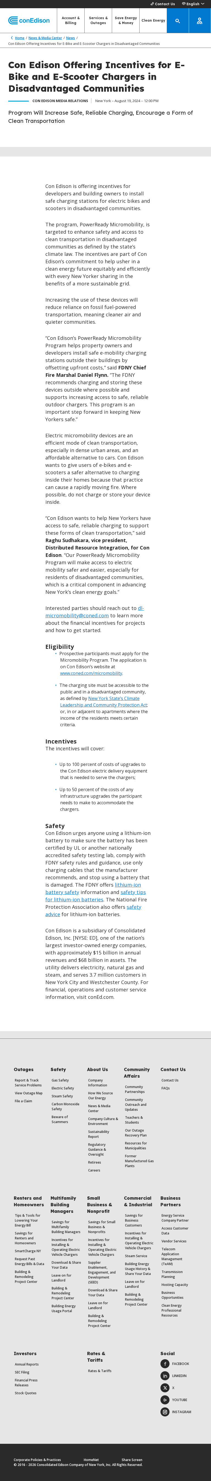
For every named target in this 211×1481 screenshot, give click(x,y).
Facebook (180, 1363)
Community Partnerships (135, 1089)
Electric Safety (63, 1088)
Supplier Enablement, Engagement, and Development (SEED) (102, 1272)
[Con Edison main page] (24, 20)
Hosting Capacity (175, 1284)
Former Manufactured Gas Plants (139, 1161)
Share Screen (132, 1459)
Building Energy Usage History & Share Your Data (138, 1269)
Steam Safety (62, 1096)
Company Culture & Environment (103, 1121)
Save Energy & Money (126, 20)
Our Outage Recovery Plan (136, 1133)
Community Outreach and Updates (135, 1104)
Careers (94, 1170)
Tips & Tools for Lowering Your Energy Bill (27, 1220)
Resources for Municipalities (136, 1145)
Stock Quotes (26, 1393)
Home (19, 38)
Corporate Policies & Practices (37, 1459)
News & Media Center (45, 38)
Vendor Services (174, 1241)
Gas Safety (60, 1080)
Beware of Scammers (60, 1119)
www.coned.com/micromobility (91, 673)
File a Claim (23, 1101)
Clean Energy (153, 20)
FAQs (166, 1088)
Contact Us (165, 4)
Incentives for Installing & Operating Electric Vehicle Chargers (66, 1247)
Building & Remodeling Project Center (26, 1276)
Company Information (97, 1082)
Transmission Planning (172, 1274)
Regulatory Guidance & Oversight (97, 1149)
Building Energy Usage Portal (64, 1308)
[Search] (178, 20)
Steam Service (136, 1256)
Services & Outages (98, 20)
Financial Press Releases (26, 1382)
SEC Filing (22, 1372)
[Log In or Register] (200, 20)
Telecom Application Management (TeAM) (172, 1256)
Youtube (179, 1400)
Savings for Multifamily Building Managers (66, 1227)
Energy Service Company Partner (175, 1218)
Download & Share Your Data (66, 1265)
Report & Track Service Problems (28, 1082)
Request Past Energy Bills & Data (29, 1261)
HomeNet (91, 1459)
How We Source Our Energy (100, 1095)
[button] (193, 4)
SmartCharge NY (28, 1251)
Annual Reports (27, 1364)
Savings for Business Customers (134, 1220)
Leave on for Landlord (61, 1278)
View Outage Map (29, 1093)
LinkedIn (179, 1375)
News (70, 38)
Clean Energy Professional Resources (172, 1310)
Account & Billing (71, 20)
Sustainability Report (98, 1134)
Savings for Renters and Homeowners (25, 1238)
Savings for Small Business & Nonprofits (101, 1227)
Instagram (181, 1412)
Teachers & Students (134, 1120)
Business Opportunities (173, 1295)
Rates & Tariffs (100, 1371)
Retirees (94, 1162)
